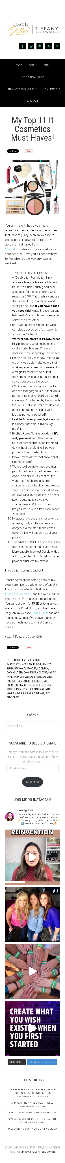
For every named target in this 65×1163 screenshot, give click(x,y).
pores (10, 693)
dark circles (21, 676)
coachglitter (15, 672)
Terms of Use (48, 1151)
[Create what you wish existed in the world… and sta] (32, 857)
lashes (24, 685)
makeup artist (24, 689)
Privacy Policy (30, 1151)
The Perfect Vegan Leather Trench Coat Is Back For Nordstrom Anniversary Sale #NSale (32, 1093)
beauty (47, 664)
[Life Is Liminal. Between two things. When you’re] (32, 971)
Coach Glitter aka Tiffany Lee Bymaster (32, 23)
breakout (20, 668)
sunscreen (13, 697)
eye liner (47, 676)
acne (25, 664)
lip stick (46, 685)
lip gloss (34, 685)
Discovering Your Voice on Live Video (32, 1129)
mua (48, 689)
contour (42, 672)
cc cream (42, 668)
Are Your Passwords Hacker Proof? (32, 1112)
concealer (30, 672)
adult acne (35, 664)
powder (19, 693)
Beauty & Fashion (30, 660)
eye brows (35, 676)
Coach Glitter (40, 613)
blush (10, 668)
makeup (11, 689)
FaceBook (25, 594)
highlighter (37, 680)
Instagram (11, 594)
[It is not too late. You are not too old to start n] (32, 914)
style (49, 693)
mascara (39, 689)
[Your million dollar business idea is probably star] (32, 1028)
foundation (23, 680)
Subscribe (32, 782)
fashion (11, 680)
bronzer (31, 668)
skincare (39, 693)
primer (29, 693)
